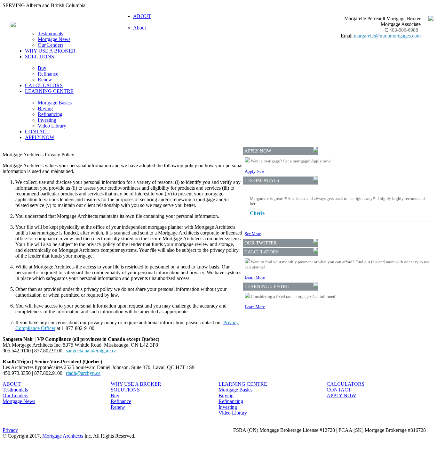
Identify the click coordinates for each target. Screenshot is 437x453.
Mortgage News (54, 39)
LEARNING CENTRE (243, 384)
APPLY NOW (39, 137)
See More (253, 233)
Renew (45, 79)
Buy (42, 68)
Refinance (48, 74)
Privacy (10, 430)
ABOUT (12, 384)
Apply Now (255, 171)
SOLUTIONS (125, 389)
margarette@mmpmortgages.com (387, 35)
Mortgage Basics (55, 102)
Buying (45, 108)
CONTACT (37, 131)
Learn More (255, 277)
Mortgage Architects (62, 436)
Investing (47, 120)
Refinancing (50, 114)
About (139, 27)
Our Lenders (50, 45)
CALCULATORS (44, 85)
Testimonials (50, 33)
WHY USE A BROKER (50, 51)
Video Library (52, 125)
